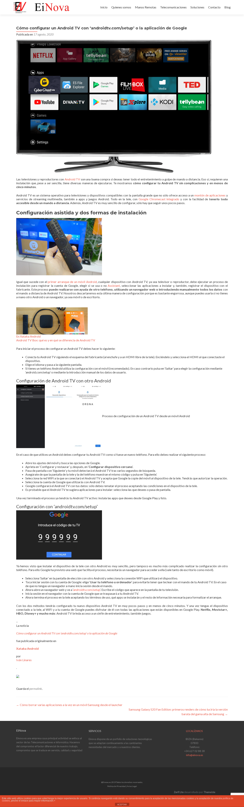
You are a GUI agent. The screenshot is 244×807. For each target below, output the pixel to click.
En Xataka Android (28, 336)
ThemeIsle (209, 792)
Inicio (104, 7)
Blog (227, 7)
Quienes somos (121, 7)
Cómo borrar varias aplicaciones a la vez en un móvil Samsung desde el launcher (69, 705)
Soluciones (197, 7)
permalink (35, 688)
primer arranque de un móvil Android (72, 282)
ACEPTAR (122, 804)
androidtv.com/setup (86, 589)
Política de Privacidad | (117, 786)
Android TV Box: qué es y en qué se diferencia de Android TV (55, 340)
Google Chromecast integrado (159, 199)
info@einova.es (194, 755)
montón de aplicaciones (210, 195)
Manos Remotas (145, 7)
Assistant (114, 285)
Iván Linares (24, 660)
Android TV (72, 179)
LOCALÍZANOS (194, 731)
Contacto (214, 7)
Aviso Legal (132, 786)
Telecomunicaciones (173, 7)
